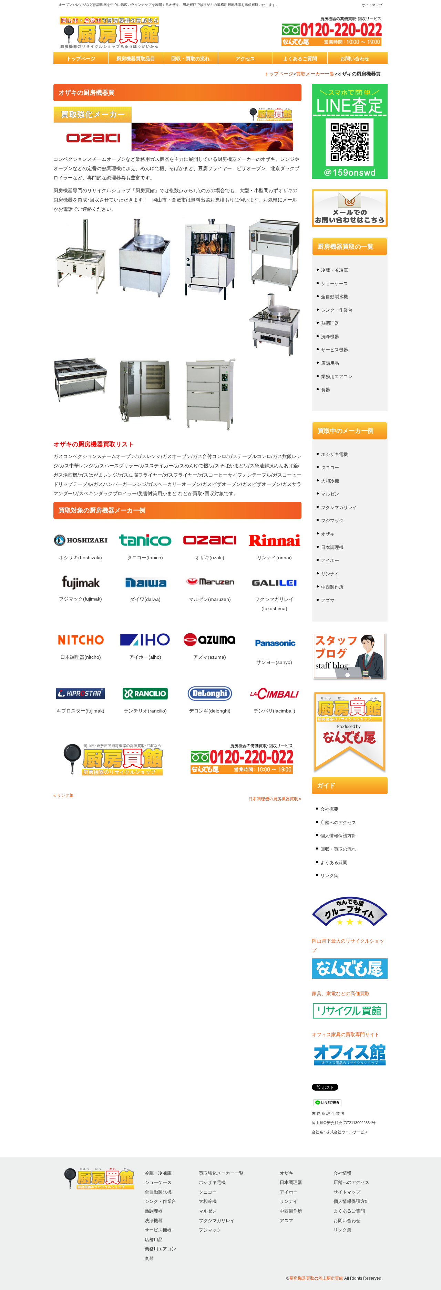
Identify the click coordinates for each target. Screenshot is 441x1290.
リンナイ (330, 573)
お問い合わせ (354, 58)
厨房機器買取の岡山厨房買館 (316, 1278)
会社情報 (342, 1173)
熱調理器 (330, 323)
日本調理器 (291, 1182)
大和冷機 (330, 480)
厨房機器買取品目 (135, 58)
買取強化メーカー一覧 (221, 1173)
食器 (325, 389)
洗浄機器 (330, 336)
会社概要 (329, 809)
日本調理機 (332, 547)
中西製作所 (332, 587)
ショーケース (334, 283)
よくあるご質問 (300, 58)
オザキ (328, 534)
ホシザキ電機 (334, 454)
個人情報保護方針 (338, 835)
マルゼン (330, 494)
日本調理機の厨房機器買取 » (274, 799)
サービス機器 (334, 349)
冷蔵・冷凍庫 (334, 270)
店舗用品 (330, 363)
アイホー (330, 560)
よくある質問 (333, 862)
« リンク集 (63, 795)
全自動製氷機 (334, 296)
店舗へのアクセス (338, 822)
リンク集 (329, 875)
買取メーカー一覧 (315, 73)
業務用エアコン (336, 376)
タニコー (330, 467)
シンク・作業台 (336, 310)
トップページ (80, 58)
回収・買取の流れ (190, 58)
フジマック (332, 520)
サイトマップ (372, 5)
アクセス (245, 58)
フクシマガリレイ (339, 507)
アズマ (328, 600)
